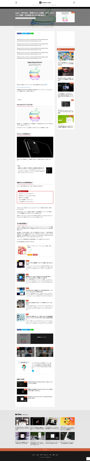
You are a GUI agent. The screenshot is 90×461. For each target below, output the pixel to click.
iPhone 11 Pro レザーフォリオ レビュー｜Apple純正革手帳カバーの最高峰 (67, 443)
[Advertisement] (66, 38)
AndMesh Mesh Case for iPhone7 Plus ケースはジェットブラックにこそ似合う (40, 382)
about (57, 454)
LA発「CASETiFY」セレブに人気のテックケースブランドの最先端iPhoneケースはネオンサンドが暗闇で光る (67, 428)
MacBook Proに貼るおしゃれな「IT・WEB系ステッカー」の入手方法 (39, 303)
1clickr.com (48, 457)
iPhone (73, 12)
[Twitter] (24, 33)
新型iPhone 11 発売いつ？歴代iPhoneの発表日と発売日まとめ (31, 168)
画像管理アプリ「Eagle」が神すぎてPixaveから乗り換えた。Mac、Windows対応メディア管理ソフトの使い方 (39, 277)
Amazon (29, 254)
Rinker (31, 249)
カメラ (41, 454)
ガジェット (46, 454)
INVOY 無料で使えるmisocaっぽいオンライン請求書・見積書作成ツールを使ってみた (65, 127)
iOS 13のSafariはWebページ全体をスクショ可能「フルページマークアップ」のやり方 (22, 428)
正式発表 (45, 84)
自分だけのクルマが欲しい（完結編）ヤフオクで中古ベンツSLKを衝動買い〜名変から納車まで (66, 79)
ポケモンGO (71, 52)
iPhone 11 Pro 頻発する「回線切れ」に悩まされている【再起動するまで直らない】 (37, 428)
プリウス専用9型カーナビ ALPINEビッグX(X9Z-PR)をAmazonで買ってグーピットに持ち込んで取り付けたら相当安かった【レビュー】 (65, 95)
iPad (26, 396)
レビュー (72, 83)
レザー (50, 454)
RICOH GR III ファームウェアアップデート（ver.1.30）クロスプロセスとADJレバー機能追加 (65, 111)
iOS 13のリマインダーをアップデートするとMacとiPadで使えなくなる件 (40, 397)
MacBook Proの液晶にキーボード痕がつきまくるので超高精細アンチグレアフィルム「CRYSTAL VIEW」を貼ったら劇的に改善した (39, 318)
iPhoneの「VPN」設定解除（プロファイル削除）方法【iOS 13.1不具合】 (39, 263)
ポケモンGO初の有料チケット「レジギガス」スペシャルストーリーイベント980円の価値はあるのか (66, 63)
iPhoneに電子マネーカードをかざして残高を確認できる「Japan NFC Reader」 (52, 428)
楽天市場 (35, 254)
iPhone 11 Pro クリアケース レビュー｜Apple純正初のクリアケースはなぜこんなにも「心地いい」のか (37, 443)
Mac (27, 274)
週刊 (53, 454)
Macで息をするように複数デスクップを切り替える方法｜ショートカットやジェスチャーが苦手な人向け (39, 291)
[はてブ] (28, 33)
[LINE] (32, 33)
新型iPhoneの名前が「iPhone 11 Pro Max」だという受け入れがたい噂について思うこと (40, 390)
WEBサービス (71, 115)
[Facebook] (19, 33)
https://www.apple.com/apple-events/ (23, 87)
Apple (27, 288)
